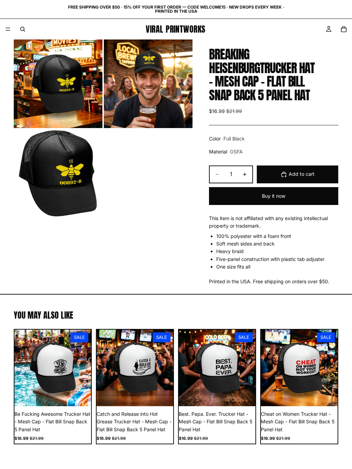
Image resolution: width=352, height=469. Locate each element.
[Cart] (343, 29)
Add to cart (302, 174)
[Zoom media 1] (58, 83)
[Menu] (8, 29)
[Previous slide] (22, 367)
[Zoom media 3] (58, 173)
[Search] (22, 29)
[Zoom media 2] (148, 83)
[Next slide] (83, 367)
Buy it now (273, 196)
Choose (86, 395)
